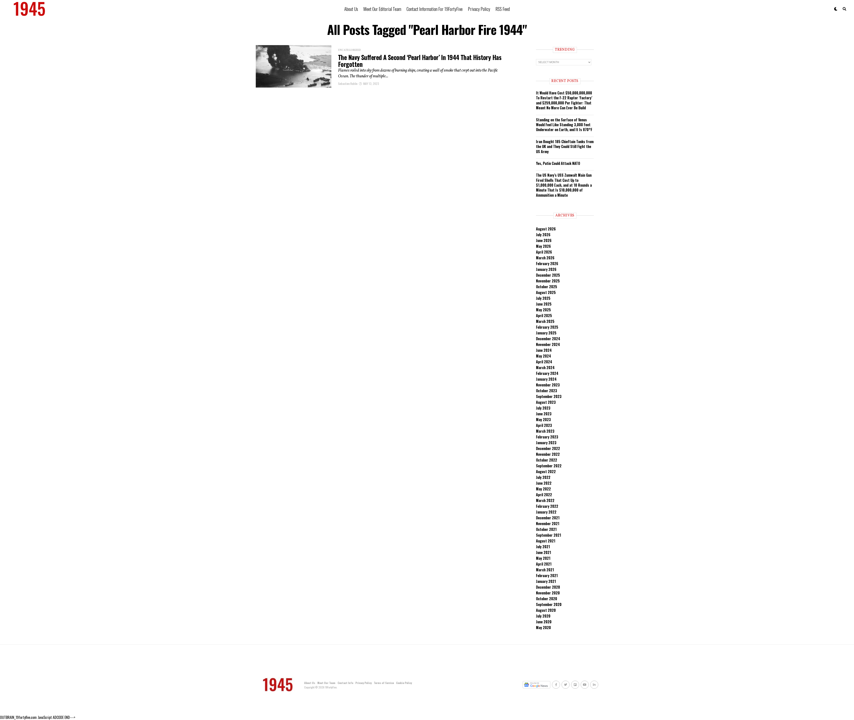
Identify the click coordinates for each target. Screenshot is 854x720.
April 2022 (544, 494)
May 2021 (543, 558)
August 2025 (546, 292)
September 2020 (549, 604)
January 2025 (546, 333)
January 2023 (546, 442)
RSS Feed (502, 9)
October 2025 (546, 286)
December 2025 (548, 275)
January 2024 (546, 379)
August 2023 (546, 402)
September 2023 (549, 396)
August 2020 (546, 610)
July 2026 (543, 234)
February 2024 (547, 373)
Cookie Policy (404, 683)
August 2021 (545, 541)
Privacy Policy (479, 9)
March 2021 (545, 569)
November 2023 (548, 385)
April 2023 (544, 425)
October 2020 (546, 598)
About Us (351, 9)
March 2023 (545, 431)
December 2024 (548, 338)
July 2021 (543, 546)
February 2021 (547, 575)
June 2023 (544, 413)
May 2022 (543, 489)
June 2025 (544, 304)
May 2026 (543, 246)
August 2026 (546, 229)
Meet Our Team (326, 683)
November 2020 (548, 593)
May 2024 (543, 356)
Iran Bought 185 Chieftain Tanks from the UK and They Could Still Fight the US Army (565, 146)
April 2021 (544, 564)
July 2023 (543, 408)
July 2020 (543, 616)
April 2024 (544, 361)
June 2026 (544, 240)
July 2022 (543, 477)
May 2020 (543, 627)
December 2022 (548, 448)
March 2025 (545, 321)
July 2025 (543, 298)
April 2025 (544, 315)
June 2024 (544, 350)
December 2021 (548, 517)
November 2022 (548, 454)
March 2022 (545, 500)
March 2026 (545, 257)
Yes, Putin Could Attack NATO (558, 163)
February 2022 (547, 506)
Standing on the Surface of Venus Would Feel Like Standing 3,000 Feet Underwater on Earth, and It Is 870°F (564, 124)
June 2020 (544, 621)
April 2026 (544, 252)
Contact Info (345, 683)
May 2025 (543, 309)
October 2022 (546, 460)
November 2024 (548, 344)
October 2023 (546, 390)
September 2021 (548, 535)
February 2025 (547, 327)
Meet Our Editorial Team (382, 9)
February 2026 (547, 263)
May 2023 (543, 419)
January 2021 (546, 581)
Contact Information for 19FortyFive (435, 9)
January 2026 (546, 269)
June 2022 (544, 483)
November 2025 (548, 281)
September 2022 (549, 465)
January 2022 (546, 512)
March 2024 (545, 367)
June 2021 (543, 552)
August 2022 (546, 471)
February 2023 (547, 437)
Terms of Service (384, 683)
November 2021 (547, 523)
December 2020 (548, 587)
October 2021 (546, 529)
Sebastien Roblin (347, 83)
